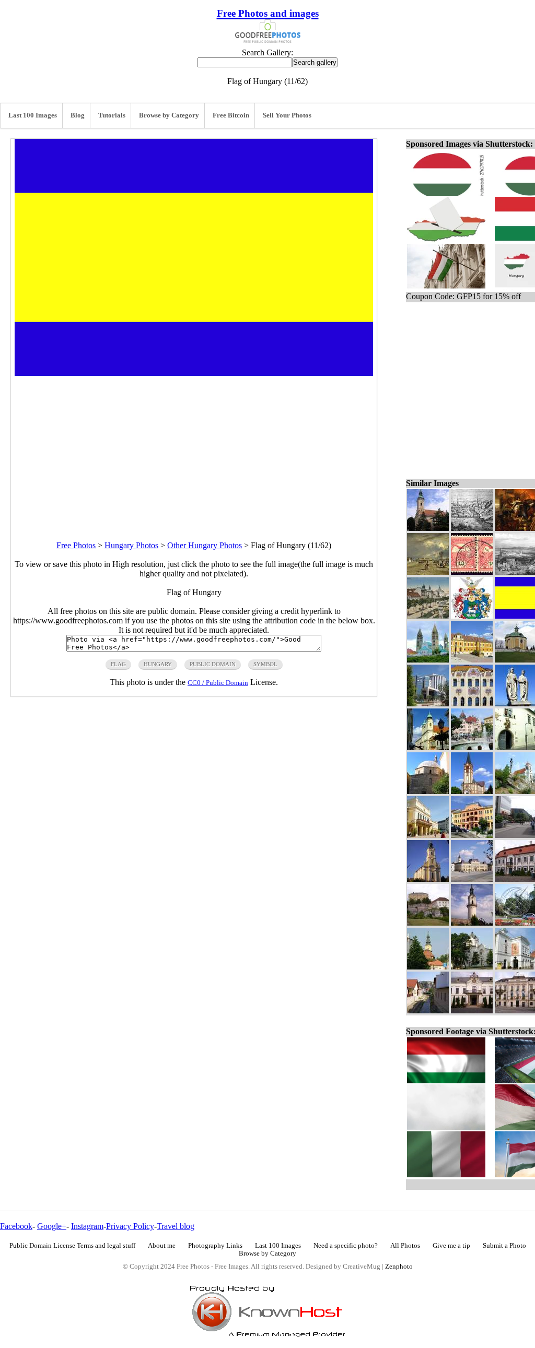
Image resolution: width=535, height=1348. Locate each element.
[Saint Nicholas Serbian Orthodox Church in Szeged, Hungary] (428, 528)
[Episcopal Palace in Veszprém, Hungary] (472, 1010)
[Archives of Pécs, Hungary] (472, 659)
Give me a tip (451, 1245)
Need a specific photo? (345, 1245)
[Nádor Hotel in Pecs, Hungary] (472, 835)
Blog (78, 115)
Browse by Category (169, 115)
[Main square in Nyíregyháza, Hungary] (428, 835)
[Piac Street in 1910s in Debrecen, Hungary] (428, 615)
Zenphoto (399, 1266)
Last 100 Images (32, 115)
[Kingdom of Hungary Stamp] (472, 571)
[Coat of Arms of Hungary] (472, 615)
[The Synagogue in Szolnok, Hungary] (472, 966)
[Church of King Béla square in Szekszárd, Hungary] (428, 878)
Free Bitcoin (231, 115)
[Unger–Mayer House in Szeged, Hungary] (472, 747)
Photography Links (215, 1245)
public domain (213, 664)
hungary (158, 664)
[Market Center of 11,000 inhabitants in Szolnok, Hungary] (428, 571)
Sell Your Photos (287, 115)
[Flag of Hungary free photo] (194, 373)
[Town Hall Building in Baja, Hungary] (472, 878)
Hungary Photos (131, 545)
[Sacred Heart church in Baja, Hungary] (472, 791)
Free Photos (76, 545)
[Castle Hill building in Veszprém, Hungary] (428, 922)
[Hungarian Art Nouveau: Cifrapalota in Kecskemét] (472, 703)
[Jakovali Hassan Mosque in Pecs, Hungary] (428, 791)
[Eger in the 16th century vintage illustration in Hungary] (472, 528)
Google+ (51, 1226)
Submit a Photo (504, 1245)
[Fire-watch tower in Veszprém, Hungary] (472, 922)
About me (162, 1245)
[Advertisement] (194, 449)
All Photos (405, 1245)
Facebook (16, 1226)
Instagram (87, 1226)
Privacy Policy (130, 1226)
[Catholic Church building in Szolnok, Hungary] (428, 966)
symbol (265, 664)
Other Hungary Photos (204, 545)
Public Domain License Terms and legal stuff (72, 1245)
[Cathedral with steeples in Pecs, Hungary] (428, 659)
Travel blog (175, 1226)
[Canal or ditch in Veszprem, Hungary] (428, 1010)
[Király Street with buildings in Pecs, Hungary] (428, 747)
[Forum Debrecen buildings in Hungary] (428, 703)
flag (118, 664)
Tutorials (111, 115)
